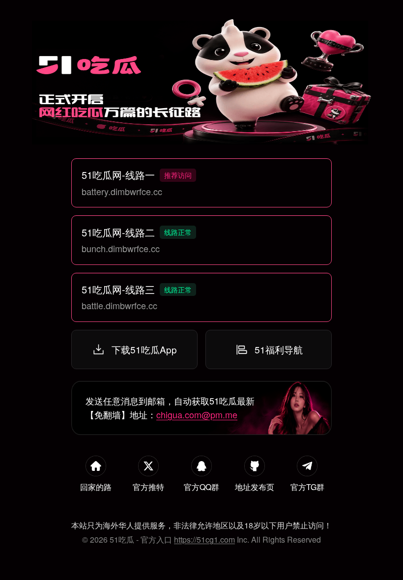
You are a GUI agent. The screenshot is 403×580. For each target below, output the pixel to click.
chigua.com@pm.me (196, 414)
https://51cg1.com (204, 539)
